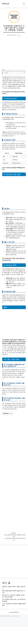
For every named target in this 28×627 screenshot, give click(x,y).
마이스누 (5, 4)
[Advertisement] (14, 54)
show (10, 413)
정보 (14, 533)
